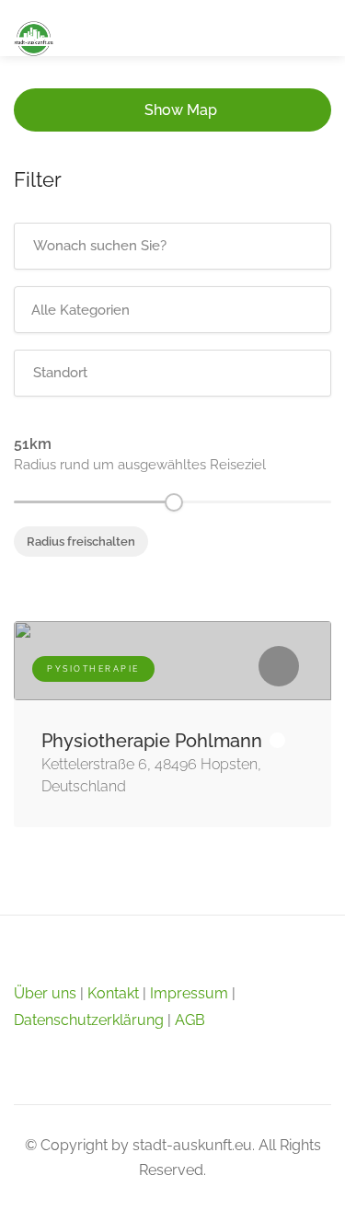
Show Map (180, 110)
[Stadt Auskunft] (33, 37)
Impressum (189, 993)
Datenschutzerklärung (89, 1020)
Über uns (45, 993)
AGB (190, 1020)
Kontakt (113, 993)
